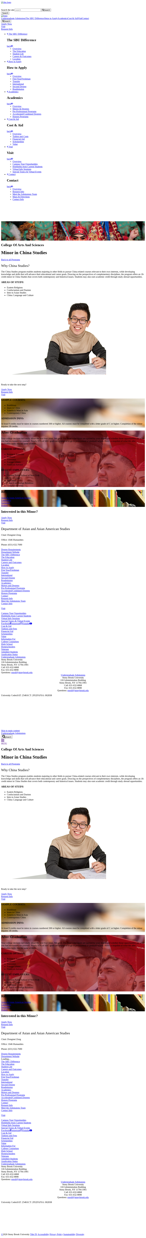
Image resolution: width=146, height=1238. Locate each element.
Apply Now (6, 24)
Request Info (7, 29)
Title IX (33, 1234)
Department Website (10, 552)
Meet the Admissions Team (25, 194)
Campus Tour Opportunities (25, 164)
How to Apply (15, 61)
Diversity (80, 1234)
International (18, 84)
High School (7, 644)
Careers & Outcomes (22, 56)
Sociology (5, 503)
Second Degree (19, 86)
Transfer (16, 81)
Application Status (9, 654)
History (4, 505)
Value (15, 144)
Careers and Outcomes (11, 562)
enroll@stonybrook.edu (22, 672)
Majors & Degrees (21, 109)
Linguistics (6, 500)
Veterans (5, 649)
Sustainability (69, 1234)
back (9, 46)
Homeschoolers (8, 647)
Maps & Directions (21, 197)
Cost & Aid (73, 18)
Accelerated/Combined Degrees (27, 114)
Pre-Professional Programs (24, 111)
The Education (19, 51)
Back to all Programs (10, 259)
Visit (80, 18)
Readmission (18, 89)
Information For (8, 639)
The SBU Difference (35, 18)
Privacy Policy (56, 1234)
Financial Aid (19, 139)
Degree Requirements (11, 549)
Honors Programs (20, 116)
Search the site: (8, 10)
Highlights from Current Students (27, 166)
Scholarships (18, 141)
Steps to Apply (51, 18)
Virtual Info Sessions (22, 169)
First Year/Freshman (22, 79)
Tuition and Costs (20, 136)
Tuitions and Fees (9, 629)
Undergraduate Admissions (13, 18)
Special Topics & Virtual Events (27, 172)
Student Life (18, 54)
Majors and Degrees (10, 585)
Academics (63, 18)
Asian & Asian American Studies (16, 498)
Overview (17, 48)
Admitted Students (9, 652)
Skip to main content (10, 730)
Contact (85, 18)
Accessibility (43, 1234)
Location (17, 59)
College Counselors (10, 641)
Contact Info (18, 199)
